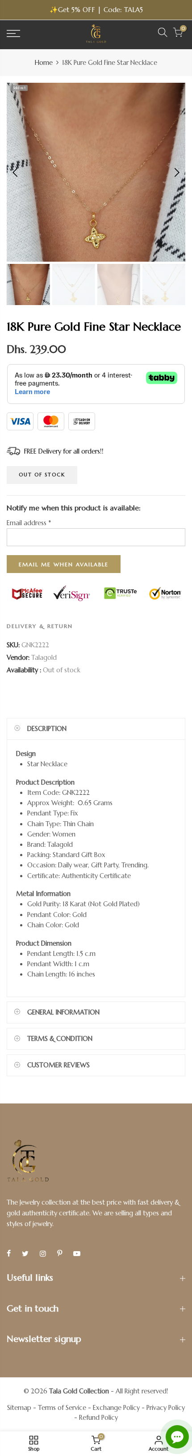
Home (44, 63)
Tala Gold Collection (79, 1391)
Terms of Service (62, 1408)
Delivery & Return (40, 625)
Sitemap (19, 1408)
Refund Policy (98, 1418)
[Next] (176, 172)
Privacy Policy (165, 1408)
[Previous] (15, 172)
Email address (29, 523)
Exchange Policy (116, 1408)
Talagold (44, 657)
